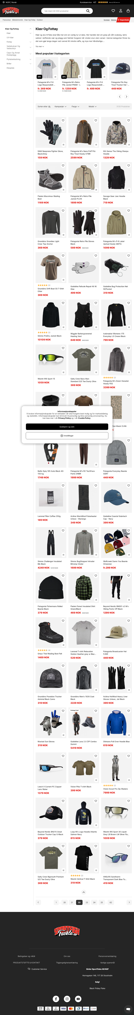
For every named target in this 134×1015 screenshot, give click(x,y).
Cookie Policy (84, 418)
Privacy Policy (64, 418)
